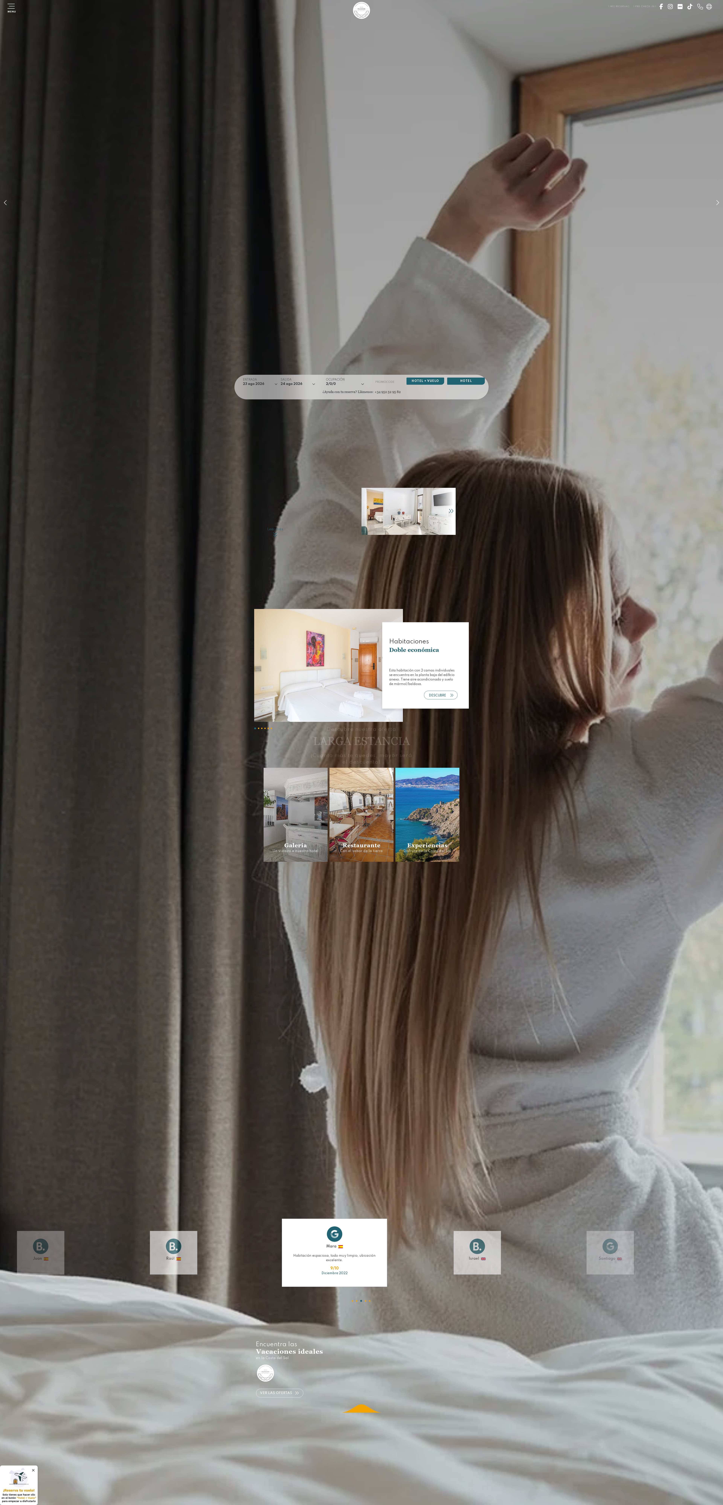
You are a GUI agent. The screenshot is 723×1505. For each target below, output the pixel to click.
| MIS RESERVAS (619, 6)
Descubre (437, 695)
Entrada (250, 379)
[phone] (700, 6)
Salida (286, 379)
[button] (255, 728)
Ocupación (335, 379)
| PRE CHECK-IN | (644, 6)
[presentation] (442, 511)
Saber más (292, 852)
